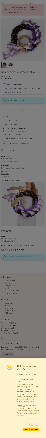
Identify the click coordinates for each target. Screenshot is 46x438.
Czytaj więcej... (32, 421)
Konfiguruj (34, 425)
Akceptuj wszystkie (31, 429)
